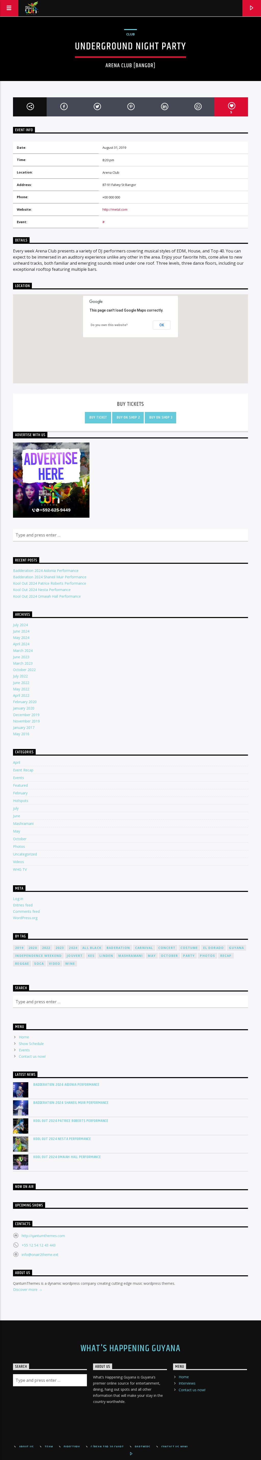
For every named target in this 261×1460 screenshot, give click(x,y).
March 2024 (23, 650)
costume (189, 948)
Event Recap (23, 770)
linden (106, 956)
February (20, 793)
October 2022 (24, 669)
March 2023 (23, 663)
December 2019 (26, 714)
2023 (60, 948)
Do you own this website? (109, 325)
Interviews (187, 1383)
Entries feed (23, 905)
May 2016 (21, 733)
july (16, 808)
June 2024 (21, 631)
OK (161, 325)
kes (91, 956)
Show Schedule (31, 1043)
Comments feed (26, 911)
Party (189, 956)
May (16, 831)
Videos (18, 861)
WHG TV (20, 869)
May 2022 (21, 689)
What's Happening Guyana (130, 1348)
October (20, 838)
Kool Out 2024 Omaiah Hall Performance (47, 596)
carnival (144, 948)
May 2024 (21, 637)
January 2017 (23, 727)
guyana (236, 948)
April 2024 (21, 643)
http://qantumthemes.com (43, 1235)
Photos (19, 846)
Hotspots (20, 800)
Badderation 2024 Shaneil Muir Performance (49, 576)
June (16, 815)
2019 (19, 948)
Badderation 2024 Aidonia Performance (46, 570)
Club (130, 34)
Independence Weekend (38, 956)
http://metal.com (114, 209)
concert (166, 948)
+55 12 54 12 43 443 (39, 1245)
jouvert (75, 956)
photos (207, 956)
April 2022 (21, 695)
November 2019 (26, 721)
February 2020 (25, 701)
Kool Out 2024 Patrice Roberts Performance (49, 583)
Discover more (25, 1289)
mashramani (130, 956)
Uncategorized (25, 854)
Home (24, 1037)
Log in (18, 898)
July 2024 (20, 624)
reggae (22, 963)
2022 (46, 948)
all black (91, 948)
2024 (73, 948)
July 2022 (20, 676)
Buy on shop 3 (160, 417)
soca (39, 963)
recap (226, 956)
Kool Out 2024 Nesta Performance (42, 589)
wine (70, 963)
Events (18, 777)
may (152, 956)
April (16, 762)
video (54, 963)
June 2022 (21, 682)
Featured (20, 785)
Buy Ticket (98, 417)
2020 (33, 948)
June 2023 (21, 656)
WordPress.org (25, 917)
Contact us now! (32, 1056)
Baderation (118, 948)
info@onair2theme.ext (40, 1254)
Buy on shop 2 (128, 417)
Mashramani (23, 823)
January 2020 (23, 708)
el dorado (213, 948)
